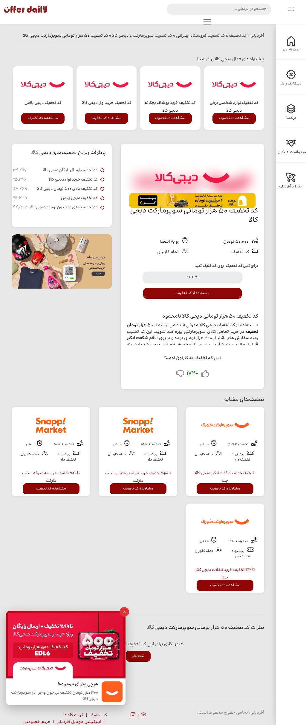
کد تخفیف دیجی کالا (217, 325)
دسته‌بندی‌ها (291, 84)
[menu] (207, 23)
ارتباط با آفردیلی (291, 187)
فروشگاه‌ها (73, 715)
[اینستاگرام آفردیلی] (133, 715)
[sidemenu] (291, 9)
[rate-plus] (205, 375)
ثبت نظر (138, 656)
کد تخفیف (98, 715)
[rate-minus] (180, 375)
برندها (291, 118)
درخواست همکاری (291, 152)
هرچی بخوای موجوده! (78, 684)
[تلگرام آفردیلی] (143, 715)
